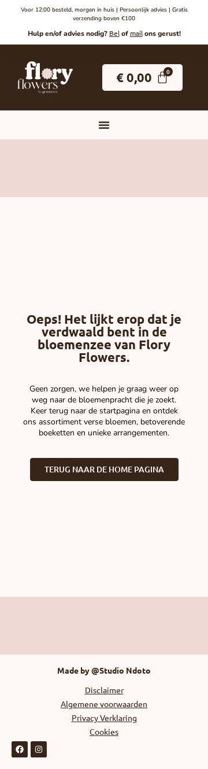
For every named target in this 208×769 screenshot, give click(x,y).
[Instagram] (39, 749)
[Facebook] (20, 749)
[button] (104, 125)
